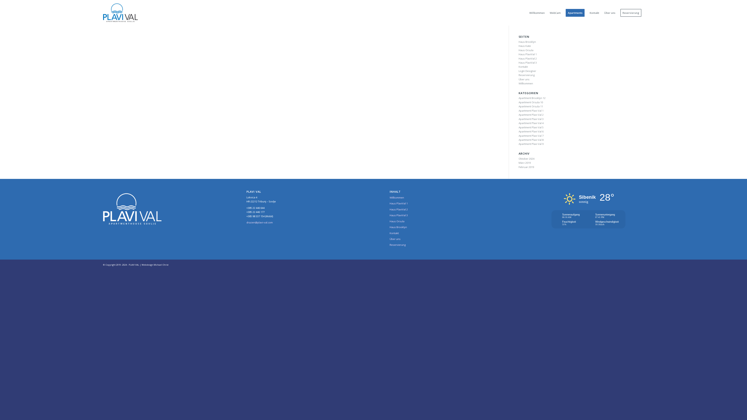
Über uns (524, 79)
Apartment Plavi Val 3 (531, 119)
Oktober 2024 (526, 158)
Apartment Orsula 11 (531, 106)
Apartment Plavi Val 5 (531, 127)
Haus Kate (525, 46)
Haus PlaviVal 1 (528, 54)
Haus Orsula (526, 50)
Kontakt (523, 66)
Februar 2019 (526, 167)
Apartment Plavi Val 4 (531, 123)
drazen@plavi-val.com (259, 222)
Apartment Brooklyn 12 (532, 98)
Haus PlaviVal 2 (528, 58)
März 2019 (525, 162)
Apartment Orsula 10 (531, 102)
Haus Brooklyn (527, 42)
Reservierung (527, 75)
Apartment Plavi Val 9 (531, 144)
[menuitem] (537, 12)
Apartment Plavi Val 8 (531, 140)
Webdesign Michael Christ (155, 264)
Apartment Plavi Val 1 (531, 110)
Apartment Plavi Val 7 (531, 135)
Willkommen (526, 83)
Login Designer (527, 71)
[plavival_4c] (120, 12)
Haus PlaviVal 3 (528, 62)
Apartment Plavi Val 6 (531, 131)
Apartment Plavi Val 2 (531, 114)
